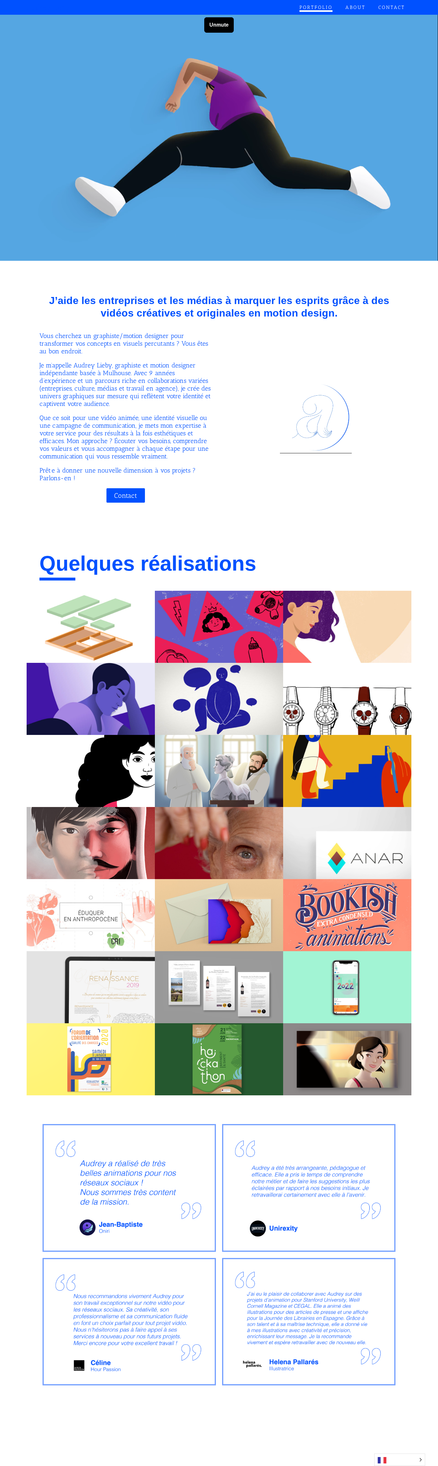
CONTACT (391, 7)
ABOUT (355, 7)
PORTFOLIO (316, 7)
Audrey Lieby (48, 7)
